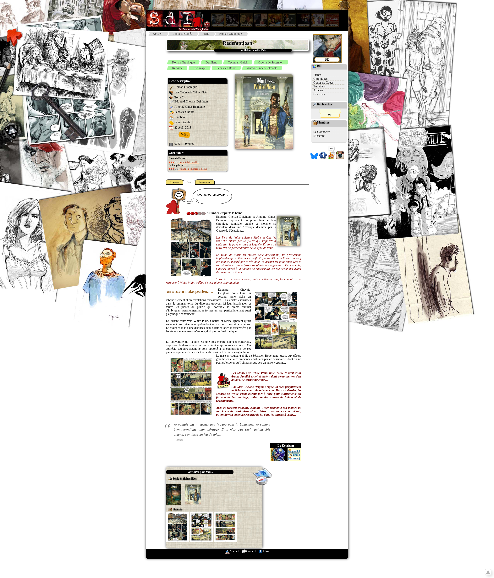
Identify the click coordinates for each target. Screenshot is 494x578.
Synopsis (174, 182)
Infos (266, 551)
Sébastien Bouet (226, 68)
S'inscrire (319, 135)
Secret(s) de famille (188, 162)
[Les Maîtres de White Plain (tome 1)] (173, 494)
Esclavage (199, 68)
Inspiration (205, 182)
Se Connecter (321, 132)
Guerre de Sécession (270, 62)
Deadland (211, 62)
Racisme (177, 68)
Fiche (205, 33)
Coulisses (319, 94)
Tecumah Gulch (238, 62)
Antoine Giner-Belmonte (262, 68)
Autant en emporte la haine (192, 168)
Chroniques (320, 78)
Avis (189, 182)
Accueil (157, 33)
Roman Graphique (230, 33)
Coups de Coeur (323, 82)
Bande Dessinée (182, 33)
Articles (318, 90)
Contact (251, 551)
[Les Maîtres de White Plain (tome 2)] (193, 494)
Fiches (317, 74)
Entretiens (319, 86)
